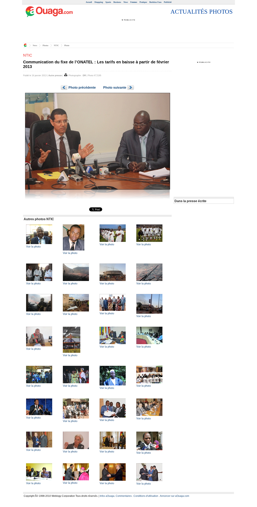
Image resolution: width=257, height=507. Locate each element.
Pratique (143, 2)
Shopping (98, 2)
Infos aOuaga (107, 496)
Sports (108, 2)
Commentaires (124, 496)
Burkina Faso (155, 2)
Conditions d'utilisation (146, 496)
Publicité (167, 2)
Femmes (133, 2)
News (125, 2)
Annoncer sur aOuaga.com (174, 496)
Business (117, 2)
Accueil (89, 2)
